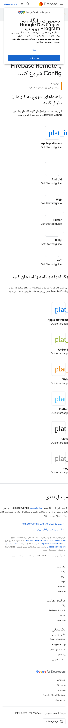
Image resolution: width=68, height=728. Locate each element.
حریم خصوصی (51, 713)
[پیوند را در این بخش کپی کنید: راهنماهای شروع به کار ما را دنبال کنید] (40, 103)
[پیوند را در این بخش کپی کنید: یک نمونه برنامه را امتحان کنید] (8, 277)
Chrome (61, 685)
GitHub (61, 591)
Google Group (58, 644)
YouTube (61, 620)
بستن (34, 49)
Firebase (61, 690)
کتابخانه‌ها (61, 586)
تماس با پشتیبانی (58, 634)
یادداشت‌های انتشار (57, 649)
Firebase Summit (57, 610)
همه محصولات (59, 700)
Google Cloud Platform (54, 695)
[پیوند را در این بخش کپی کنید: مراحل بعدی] (42, 497)
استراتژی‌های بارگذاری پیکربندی (47, 529)
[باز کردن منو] (62, 4)
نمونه (63, 581)
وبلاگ (63, 605)
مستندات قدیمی (58, 659)
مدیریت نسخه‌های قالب (42, 523)
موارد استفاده (36, 508)
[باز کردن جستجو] (28, 4)
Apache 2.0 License (51, 543)
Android (61, 679)
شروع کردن (34, 57)
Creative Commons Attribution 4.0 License (45, 540)
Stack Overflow (57, 639)
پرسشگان (61, 654)
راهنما (63, 571)
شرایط (62, 713)
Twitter (62, 615)
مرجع (63, 576)
